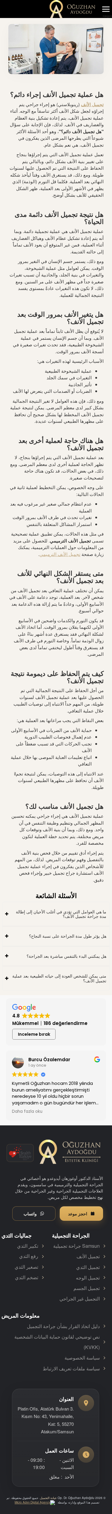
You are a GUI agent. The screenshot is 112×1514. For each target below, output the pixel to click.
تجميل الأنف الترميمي (59, 554)
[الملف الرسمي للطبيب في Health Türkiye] (20, 1153)
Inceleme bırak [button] (34, 1034)
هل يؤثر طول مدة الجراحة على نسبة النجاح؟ (67, 936)
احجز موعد (77, 1214)
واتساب (30, 1214)
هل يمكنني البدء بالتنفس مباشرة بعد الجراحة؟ (66, 956)
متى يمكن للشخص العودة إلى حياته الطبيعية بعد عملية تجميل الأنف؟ (59, 978)
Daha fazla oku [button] (27, 1111)
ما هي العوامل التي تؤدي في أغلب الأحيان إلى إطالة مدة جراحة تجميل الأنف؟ (61, 914)
